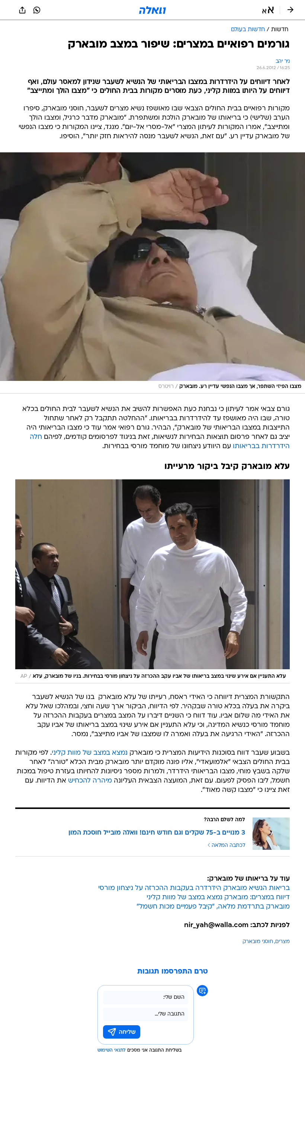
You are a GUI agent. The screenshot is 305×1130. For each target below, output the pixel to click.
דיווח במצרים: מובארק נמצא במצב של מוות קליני (218, 897)
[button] (268, 10)
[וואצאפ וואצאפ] (37, 10)
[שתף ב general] (22, 10)
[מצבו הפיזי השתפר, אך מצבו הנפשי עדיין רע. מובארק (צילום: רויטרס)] (152, 273)
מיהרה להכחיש (90, 780)
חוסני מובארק (258, 941)
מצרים (282, 941)
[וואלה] (152, 10)
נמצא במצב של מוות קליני (90, 753)
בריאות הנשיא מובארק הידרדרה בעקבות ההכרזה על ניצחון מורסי (194, 888)
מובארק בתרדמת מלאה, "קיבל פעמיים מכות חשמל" (213, 906)
